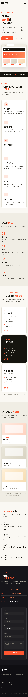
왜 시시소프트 (11, 682)
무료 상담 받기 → (7, 38)
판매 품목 (6, 633)
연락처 (5, 618)
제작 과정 (3, 685)
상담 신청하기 (14, 653)
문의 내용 (6, 640)
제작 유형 (6, 625)
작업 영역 (11, 685)
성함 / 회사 (6, 610)
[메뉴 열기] (25, 3)
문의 (10, 687)
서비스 (2, 682)
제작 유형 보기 (19, 38)
